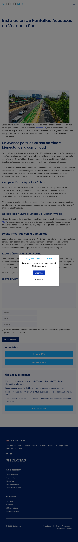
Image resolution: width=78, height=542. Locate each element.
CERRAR (39, 279)
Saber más (39, 273)
